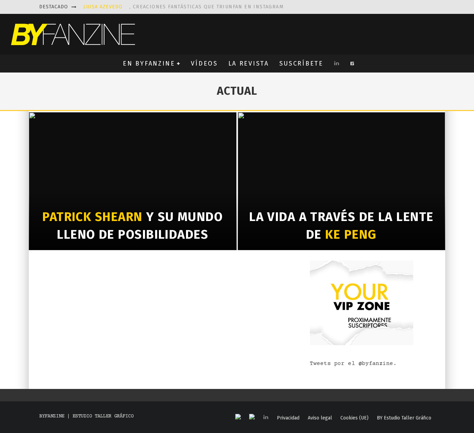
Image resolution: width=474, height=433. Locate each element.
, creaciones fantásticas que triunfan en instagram (183, 7)
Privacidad (288, 418)
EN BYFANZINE (149, 63)
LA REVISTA (248, 63)
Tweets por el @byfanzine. (353, 363)
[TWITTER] (252, 417)
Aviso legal (320, 418)
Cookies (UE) (354, 418)
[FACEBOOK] (238, 417)
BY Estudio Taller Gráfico (404, 418)
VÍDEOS (204, 63)
